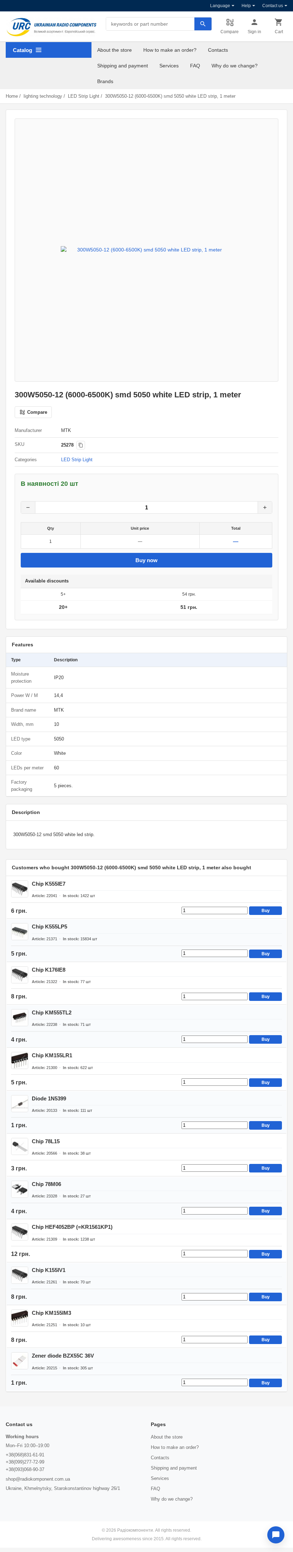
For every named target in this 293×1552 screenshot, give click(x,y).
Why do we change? (235, 65)
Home (12, 96)
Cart (279, 31)
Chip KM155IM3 (51, 1313)
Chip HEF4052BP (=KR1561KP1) (72, 1227)
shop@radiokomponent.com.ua (38, 1479)
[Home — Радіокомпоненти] (51, 27)
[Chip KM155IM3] (19, 1318)
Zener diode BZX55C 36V (63, 1356)
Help (246, 5)
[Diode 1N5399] (19, 1103)
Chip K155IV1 (48, 1270)
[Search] (203, 23)
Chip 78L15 (46, 1141)
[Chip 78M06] (19, 1189)
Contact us (272, 5)
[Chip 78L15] (19, 1146)
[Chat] (275, 1534)
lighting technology (43, 96)
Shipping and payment (122, 65)
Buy (266, 910)
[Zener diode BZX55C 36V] (19, 1361)
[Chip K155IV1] (19, 1275)
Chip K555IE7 (48, 884)
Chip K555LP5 (49, 926)
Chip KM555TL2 (51, 1012)
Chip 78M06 (46, 1184)
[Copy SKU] (80, 445)
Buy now (146, 560)
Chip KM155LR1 (52, 1055)
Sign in (254, 31)
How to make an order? (170, 50)
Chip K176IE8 (48, 970)
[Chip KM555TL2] (19, 1017)
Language (220, 5)
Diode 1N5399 (49, 1098)
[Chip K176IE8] (19, 975)
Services (169, 65)
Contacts (218, 50)
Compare (229, 31)
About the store (114, 50)
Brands (105, 81)
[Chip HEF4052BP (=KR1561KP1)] (19, 1232)
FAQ (195, 65)
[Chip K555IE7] (19, 889)
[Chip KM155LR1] (19, 1060)
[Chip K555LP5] (19, 931)
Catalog (22, 50)
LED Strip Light (83, 96)
